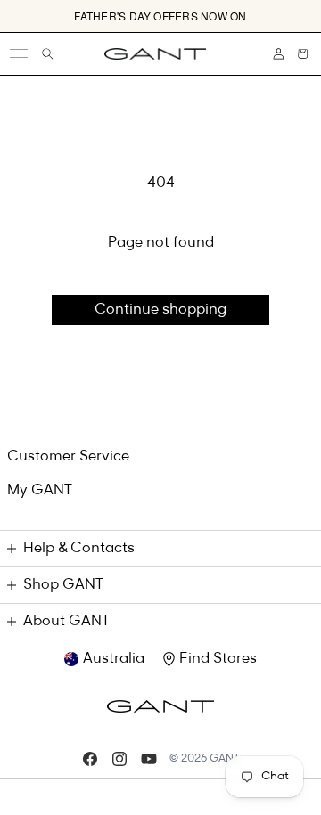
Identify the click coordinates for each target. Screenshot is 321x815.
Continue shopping (160, 310)
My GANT (39, 491)
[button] (303, 54)
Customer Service (68, 457)
